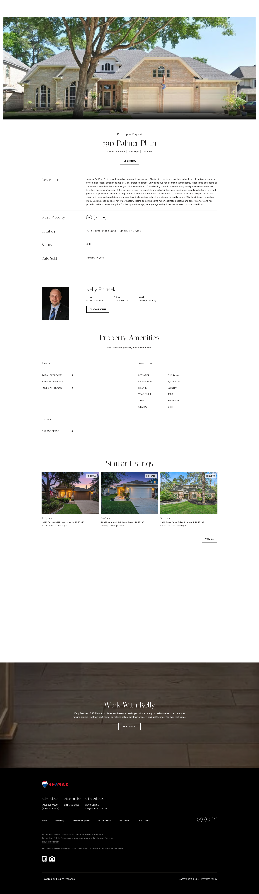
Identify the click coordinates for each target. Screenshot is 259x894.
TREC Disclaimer (50, 841)
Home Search (104, 820)
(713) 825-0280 (121, 300)
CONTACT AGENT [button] (98, 309)
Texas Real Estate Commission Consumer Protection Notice (72, 834)
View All (209, 539)
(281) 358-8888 (71, 804)
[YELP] (214, 819)
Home (44, 820)
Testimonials (124, 820)
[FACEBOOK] (200, 819)
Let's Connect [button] (129, 726)
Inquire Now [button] (129, 161)
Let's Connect (144, 820)
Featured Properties (81, 820)
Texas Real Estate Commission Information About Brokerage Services (77, 838)
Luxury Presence (65, 879)
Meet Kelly (59, 820)
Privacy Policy (209, 879)
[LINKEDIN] (207, 819)
